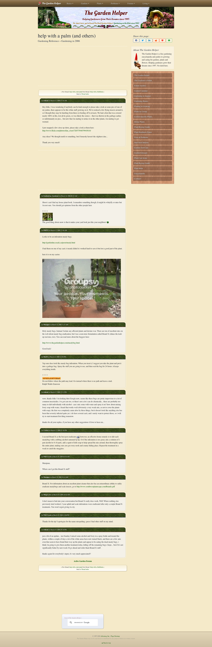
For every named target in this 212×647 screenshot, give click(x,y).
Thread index (85, 94)
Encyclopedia (139, 173)
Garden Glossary (140, 153)
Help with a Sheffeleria (96, 92)
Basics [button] (69, 3)
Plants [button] (99, 3)
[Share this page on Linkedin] (149, 40)
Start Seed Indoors (141, 142)
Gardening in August (142, 96)
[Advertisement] (82, 66)
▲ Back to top (106, 643)
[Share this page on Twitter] (143, 40)
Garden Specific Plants (143, 116)
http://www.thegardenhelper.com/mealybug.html (61, 342)
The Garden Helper (51, 3)
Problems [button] (114, 3)
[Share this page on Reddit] (156, 40)
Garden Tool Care (141, 147)
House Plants (139, 121)
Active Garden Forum (83, 561)
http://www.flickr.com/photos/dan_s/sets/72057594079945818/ (66, 130)
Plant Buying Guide (142, 127)
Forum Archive (140, 85)
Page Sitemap (115, 636)
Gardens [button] (84, 3)
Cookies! (137, 178)
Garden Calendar (141, 90)
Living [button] (145, 3)
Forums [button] (130, 3)
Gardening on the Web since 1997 (126, 23)
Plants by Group (140, 111)
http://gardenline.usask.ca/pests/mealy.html (58, 242)
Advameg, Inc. (105, 636)
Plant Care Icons (140, 158)
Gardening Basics (141, 101)
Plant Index (138, 168)
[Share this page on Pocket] (162, 40)
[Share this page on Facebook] (136, 40)
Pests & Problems (141, 137)
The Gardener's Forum (143, 80)
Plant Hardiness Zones (143, 132)
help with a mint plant (75, 92)
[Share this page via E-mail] (169, 40)
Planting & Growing (142, 106)
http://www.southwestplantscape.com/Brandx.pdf (96, 486)
